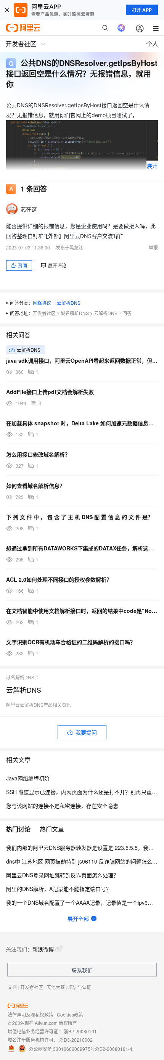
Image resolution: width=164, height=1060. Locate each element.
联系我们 (82, 970)
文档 (12, 987)
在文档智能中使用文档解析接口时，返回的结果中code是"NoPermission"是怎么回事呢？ (82, 610)
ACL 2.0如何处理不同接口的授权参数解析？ (59, 579)
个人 (152, 43)
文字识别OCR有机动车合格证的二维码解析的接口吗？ (70, 642)
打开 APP (142, 9)
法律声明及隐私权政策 (30, 1014)
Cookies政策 (70, 1014)
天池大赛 (56, 987)
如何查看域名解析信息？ (35, 485)
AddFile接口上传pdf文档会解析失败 (50, 392)
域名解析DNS (75, 313)
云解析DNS (68, 302)
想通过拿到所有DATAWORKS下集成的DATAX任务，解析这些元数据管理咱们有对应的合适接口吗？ (82, 548)
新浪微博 (43, 949)
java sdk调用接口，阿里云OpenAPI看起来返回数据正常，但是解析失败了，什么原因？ (82, 360)
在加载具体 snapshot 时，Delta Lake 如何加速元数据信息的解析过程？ (82, 423)
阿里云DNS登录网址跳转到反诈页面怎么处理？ (62, 875)
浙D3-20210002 (76, 1039)
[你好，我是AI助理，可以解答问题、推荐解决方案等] (121, 28)
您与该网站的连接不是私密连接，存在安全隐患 (62, 805)
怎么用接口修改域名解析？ (38, 454)
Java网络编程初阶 (28, 778)
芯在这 (29, 209)
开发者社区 (44, 313)
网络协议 (42, 302)
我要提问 (86, 732)
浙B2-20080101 (80, 1031)
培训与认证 (79, 987)
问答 (127, 313)
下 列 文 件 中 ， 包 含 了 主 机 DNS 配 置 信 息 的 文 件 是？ (79, 517)
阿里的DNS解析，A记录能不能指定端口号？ (58, 889)
